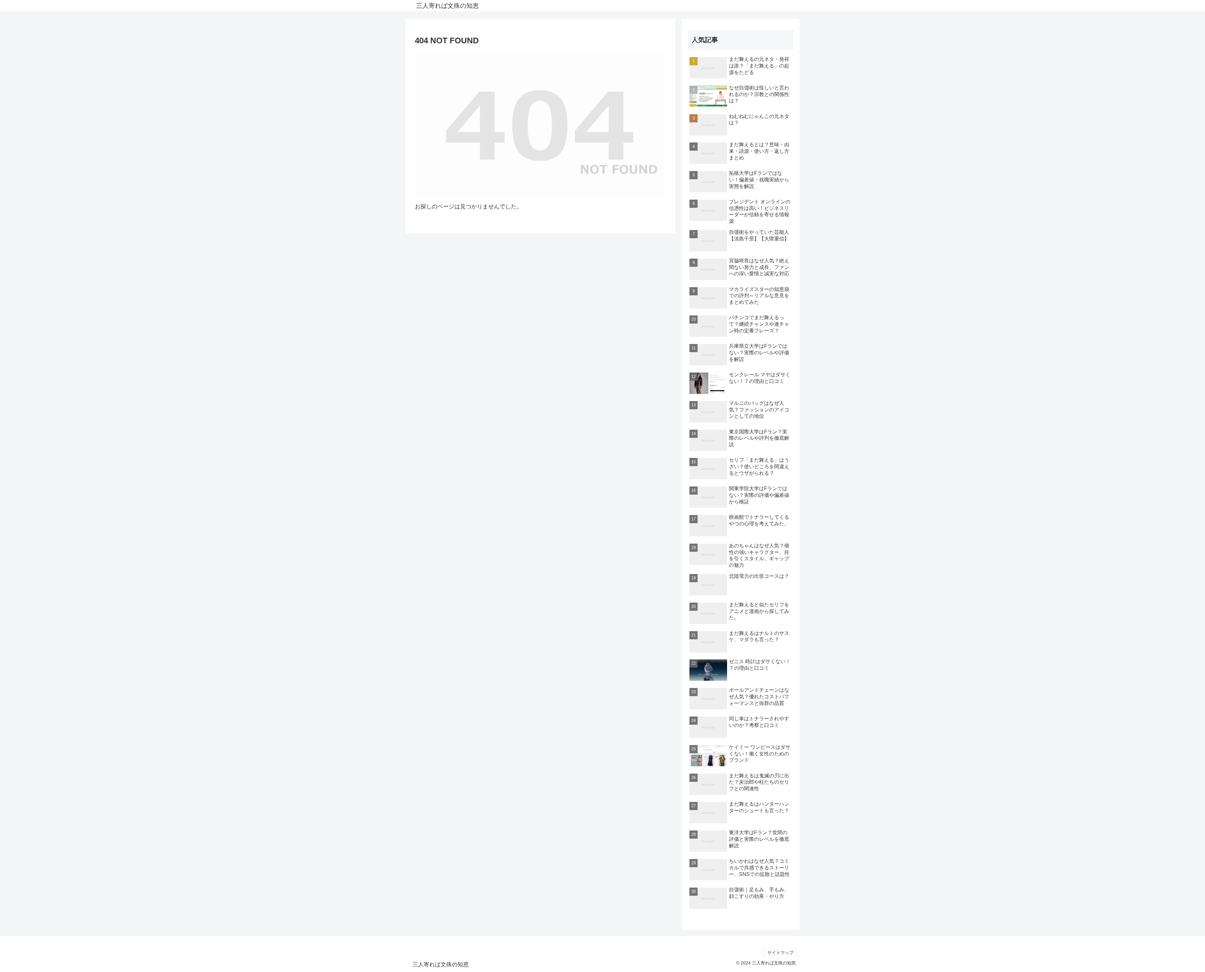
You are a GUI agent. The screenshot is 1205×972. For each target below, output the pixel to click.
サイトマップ (780, 952)
